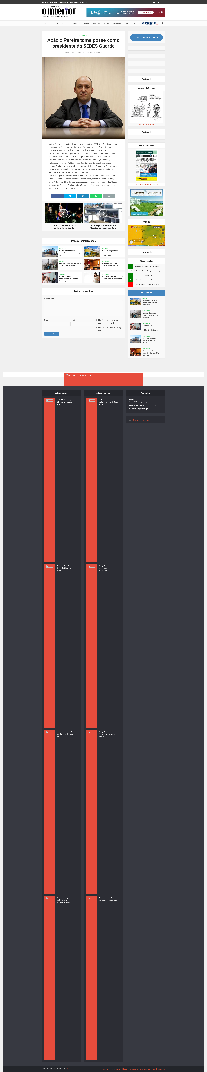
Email (73, 320)
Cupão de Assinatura (143, 1069)
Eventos (128, 23)
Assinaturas (139, 23)
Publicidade (124, 1069)
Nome (47, 320)
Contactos (45, 2)
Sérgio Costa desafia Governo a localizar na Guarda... (107, 734)
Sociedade (117, 23)
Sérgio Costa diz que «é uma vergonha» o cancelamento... (107, 568)
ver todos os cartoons (146, 124)
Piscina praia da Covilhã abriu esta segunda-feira (108, 899)
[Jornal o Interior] (59, 10)
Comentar (80, 52)
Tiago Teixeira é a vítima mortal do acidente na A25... (65, 734)
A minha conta (84, 2)
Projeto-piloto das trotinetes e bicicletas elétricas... (150, 315)
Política (86, 23)
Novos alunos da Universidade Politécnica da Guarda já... (69, 279)
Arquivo (76, 2)
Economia (76, 23)
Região (106, 23)
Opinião (96, 23)
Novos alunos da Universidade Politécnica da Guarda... (150, 328)
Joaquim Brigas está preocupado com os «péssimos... (110, 253)
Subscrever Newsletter (66, 2)
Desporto (65, 23)
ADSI (69, 1068)
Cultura (55, 23)
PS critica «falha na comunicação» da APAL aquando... (150, 353)
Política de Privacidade (158, 1069)
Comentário (49, 298)
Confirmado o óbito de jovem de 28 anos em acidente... (65, 568)
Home (46, 23)
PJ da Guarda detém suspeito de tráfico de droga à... (70, 253)
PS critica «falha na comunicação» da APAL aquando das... (111, 266)
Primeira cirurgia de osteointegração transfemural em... (64, 900)
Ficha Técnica (54, 2)
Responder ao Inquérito (146, 37)
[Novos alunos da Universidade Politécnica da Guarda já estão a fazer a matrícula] (136, 326)
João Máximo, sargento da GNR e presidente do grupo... (66, 402)
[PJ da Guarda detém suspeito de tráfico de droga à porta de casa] (136, 339)
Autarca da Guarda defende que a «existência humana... (108, 402)
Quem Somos (106, 1069)
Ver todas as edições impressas (146, 184)
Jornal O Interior (140, 420)
